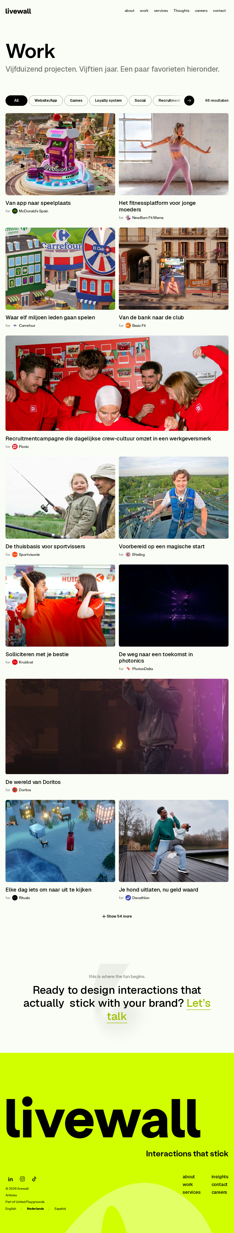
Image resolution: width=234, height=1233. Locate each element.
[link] (24, 10)
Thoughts (181, 10)
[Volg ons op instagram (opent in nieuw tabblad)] (22, 1179)
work (144, 10)
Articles (11, 1195)
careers (201, 10)
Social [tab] (140, 100)
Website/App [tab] (46, 100)
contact (219, 10)
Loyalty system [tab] (108, 100)
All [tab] (16, 100)
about (129, 10)
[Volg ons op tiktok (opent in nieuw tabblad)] (34, 1179)
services (161, 10)
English (10, 1209)
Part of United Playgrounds (25, 1202)
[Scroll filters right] (189, 101)
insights (220, 1176)
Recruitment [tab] (169, 100)
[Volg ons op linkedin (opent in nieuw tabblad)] (10, 1179)
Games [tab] (76, 100)
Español (60, 1209)
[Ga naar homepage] (117, 1114)
